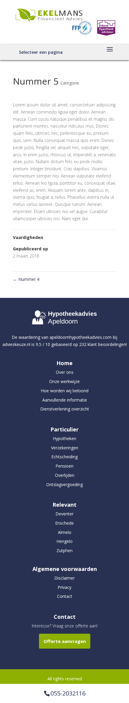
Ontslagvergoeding (64, 484)
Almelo (64, 532)
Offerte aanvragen (65, 641)
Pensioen (65, 466)
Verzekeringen (64, 448)
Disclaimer (64, 578)
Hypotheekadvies (72, 313)
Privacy (64, 587)
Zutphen (64, 550)
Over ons (65, 372)
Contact (64, 596)
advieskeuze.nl (16, 344)
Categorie (69, 83)
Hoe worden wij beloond (64, 390)
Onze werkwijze (64, 381)
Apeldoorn (63, 321)
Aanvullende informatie (64, 400)
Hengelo (64, 541)
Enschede (64, 523)
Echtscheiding (64, 457)
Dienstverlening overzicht (64, 409)
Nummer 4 (26, 279)
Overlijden (64, 475)
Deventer (65, 514)
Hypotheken (64, 438)
